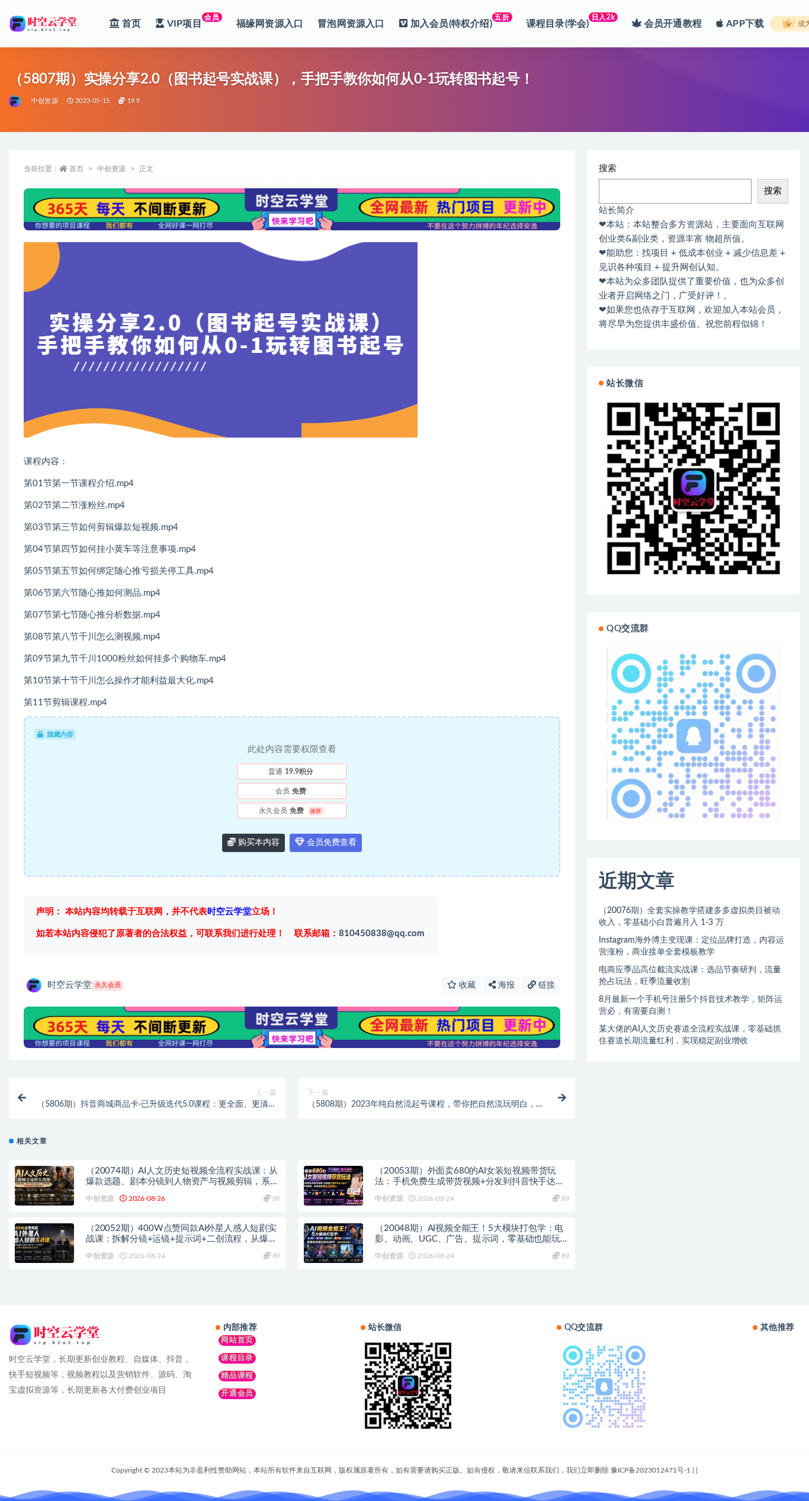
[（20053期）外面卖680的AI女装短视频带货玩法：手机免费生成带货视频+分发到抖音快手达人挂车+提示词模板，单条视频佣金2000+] (333, 1186)
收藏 (466, 985)
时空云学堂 (84, 985)
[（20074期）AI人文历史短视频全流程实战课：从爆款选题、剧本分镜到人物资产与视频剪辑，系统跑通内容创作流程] (44, 1186)
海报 (505, 985)
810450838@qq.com (359, 933)
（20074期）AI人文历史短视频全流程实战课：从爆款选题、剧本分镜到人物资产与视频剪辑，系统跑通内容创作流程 (182, 1181)
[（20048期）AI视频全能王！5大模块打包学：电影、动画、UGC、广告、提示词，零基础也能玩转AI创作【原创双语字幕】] (333, 1243)
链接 (545, 985)
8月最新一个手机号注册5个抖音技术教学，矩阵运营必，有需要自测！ (690, 1005)
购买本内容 (258, 842)
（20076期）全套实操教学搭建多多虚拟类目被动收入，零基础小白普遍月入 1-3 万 (689, 917)
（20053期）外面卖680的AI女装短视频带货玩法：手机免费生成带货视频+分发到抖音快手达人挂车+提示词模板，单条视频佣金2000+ (469, 1181)
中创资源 (44, 101)
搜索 (608, 168)
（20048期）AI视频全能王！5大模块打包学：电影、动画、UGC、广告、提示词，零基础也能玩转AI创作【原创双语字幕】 (472, 1239)
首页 (76, 168)
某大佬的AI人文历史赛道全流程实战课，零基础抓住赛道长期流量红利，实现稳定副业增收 (690, 1035)
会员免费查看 (330, 842)
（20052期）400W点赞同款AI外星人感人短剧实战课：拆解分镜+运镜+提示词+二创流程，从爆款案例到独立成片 (181, 1239)
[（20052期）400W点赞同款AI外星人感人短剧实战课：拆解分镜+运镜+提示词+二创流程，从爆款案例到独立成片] (44, 1243)
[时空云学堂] (16, 101)
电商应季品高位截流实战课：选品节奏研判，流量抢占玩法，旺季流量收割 (690, 976)
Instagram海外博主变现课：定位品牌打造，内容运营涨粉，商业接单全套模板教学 (691, 946)
